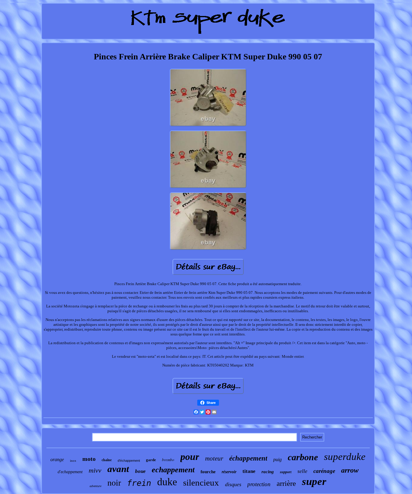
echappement (173, 469)
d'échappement (129, 460)
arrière (286, 483)
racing (267, 471)
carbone (303, 457)
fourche (208, 471)
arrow (350, 470)
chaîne (107, 460)
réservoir (229, 472)
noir (114, 482)
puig (277, 459)
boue (140, 471)
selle (302, 471)
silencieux (201, 482)
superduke (345, 456)
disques (233, 484)
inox (73, 460)
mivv (95, 470)
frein (139, 483)
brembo (168, 459)
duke (167, 481)
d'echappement (70, 472)
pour (189, 456)
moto (89, 458)
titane (248, 471)
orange (57, 459)
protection (259, 484)
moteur (214, 458)
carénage (324, 471)
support (285, 472)
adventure (95, 486)
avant (118, 469)
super (314, 481)
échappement (248, 458)
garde (151, 460)
